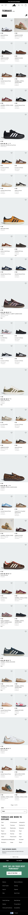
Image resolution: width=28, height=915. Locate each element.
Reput (2, 831)
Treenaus (12, 825)
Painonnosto (13, 836)
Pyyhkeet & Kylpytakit (22, 825)
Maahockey (13, 828)
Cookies (4, 904)
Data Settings (17, 900)
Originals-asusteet (3, 842)
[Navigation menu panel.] (2, 5)
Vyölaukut (21, 828)
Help (3, 893)
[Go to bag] (25, 5)
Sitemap (16, 885)
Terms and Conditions (7, 907)
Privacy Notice (17, 904)
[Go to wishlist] (5, 5)
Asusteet (3, 828)
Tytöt (2, 822)
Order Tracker (5, 885)
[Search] (22, 5)
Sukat (2, 836)
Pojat (2, 825)
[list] (11, 16)
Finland (16, 913)
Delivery (4, 882)
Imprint (4, 889)
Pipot (20, 831)
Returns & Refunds (18, 882)
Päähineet (3, 833)
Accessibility (17, 907)
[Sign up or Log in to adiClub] (19, 5)
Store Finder (17, 893)
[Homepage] (14, 5)
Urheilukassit (13, 822)
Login (7, 860)
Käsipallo (12, 839)
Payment (16, 889)
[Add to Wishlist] (11, 20)
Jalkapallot (22, 822)
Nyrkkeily (12, 831)
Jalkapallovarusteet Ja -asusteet (6, 839)
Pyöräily (12, 833)
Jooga (11, 842)
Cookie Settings (5, 900)
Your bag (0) (19, 860)
